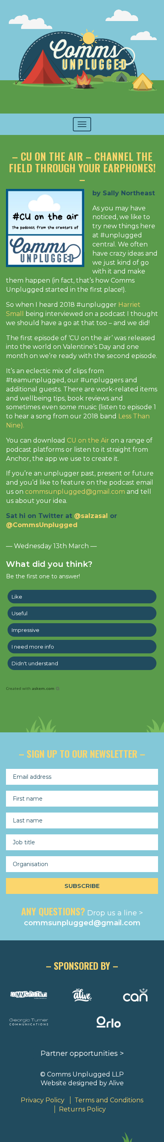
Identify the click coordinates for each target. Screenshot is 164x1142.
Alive (116, 1083)
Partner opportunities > (82, 1053)
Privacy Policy (42, 1100)
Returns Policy (82, 1109)
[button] (82, 596)
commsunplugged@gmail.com (75, 491)
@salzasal (91, 516)
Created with (30, 688)
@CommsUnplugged (42, 525)
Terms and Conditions (108, 1100)
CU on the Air (88, 440)
